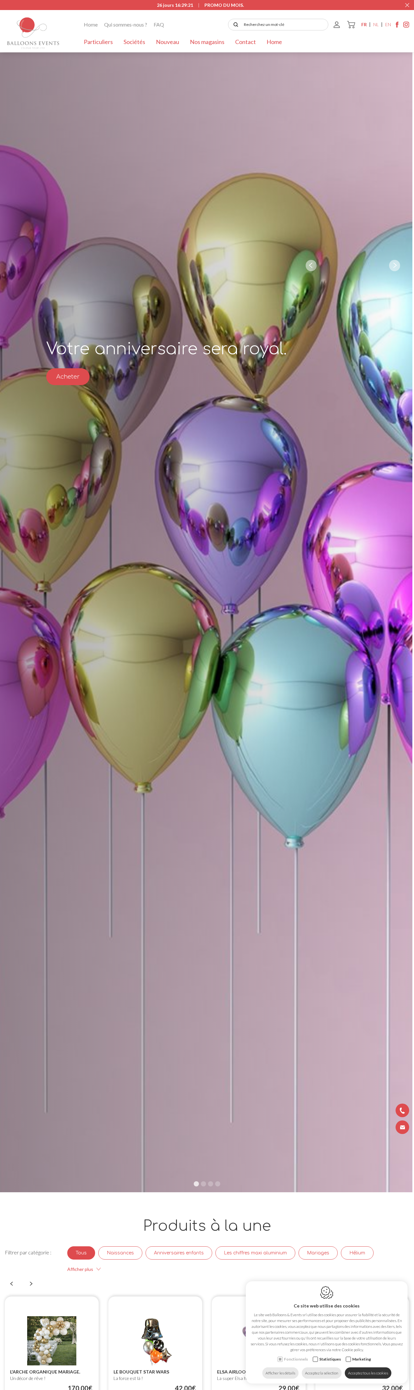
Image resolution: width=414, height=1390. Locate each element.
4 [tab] (217, 1183)
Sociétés (134, 41)
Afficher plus (80, 1269)
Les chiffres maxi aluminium (255, 1253)
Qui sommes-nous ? (125, 24)
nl (376, 24)
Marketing (361, 1359)
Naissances (120, 1253)
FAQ (159, 24)
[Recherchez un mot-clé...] (234, 24)
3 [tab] (210, 1183)
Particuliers (98, 41)
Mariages (318, 1253)
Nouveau (167, 41)
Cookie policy (352, 1349)
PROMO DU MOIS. (224, 5)
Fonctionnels (296, 1359)
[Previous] (311, 265)
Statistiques (330, 1359)
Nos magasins (207, 41)
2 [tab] (203, 1183)
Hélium (357, 1253)
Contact (245, 41)
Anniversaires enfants (179, 1253)
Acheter (68, 376)
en (388, 24)
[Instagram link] (406, 26)
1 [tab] (196, 1183)
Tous (81, 1253)
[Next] (394, 265)
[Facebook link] (397, 26)
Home (91, 24)
